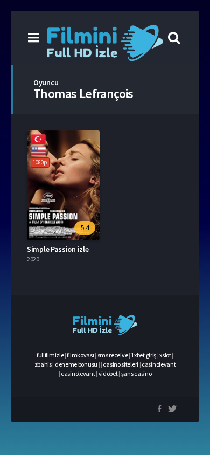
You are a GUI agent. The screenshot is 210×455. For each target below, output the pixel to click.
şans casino (136, 373)
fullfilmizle (50, 355)
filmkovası (80, 355)
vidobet (108, 373)
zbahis (43, 364)
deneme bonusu (76, 364)
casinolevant (159, 364)
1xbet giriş (143, 355)
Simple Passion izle (57, 249)
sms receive (112, 355)
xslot (165, 355)
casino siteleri (120, 364)
